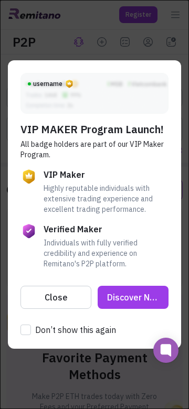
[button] (55, 297)
